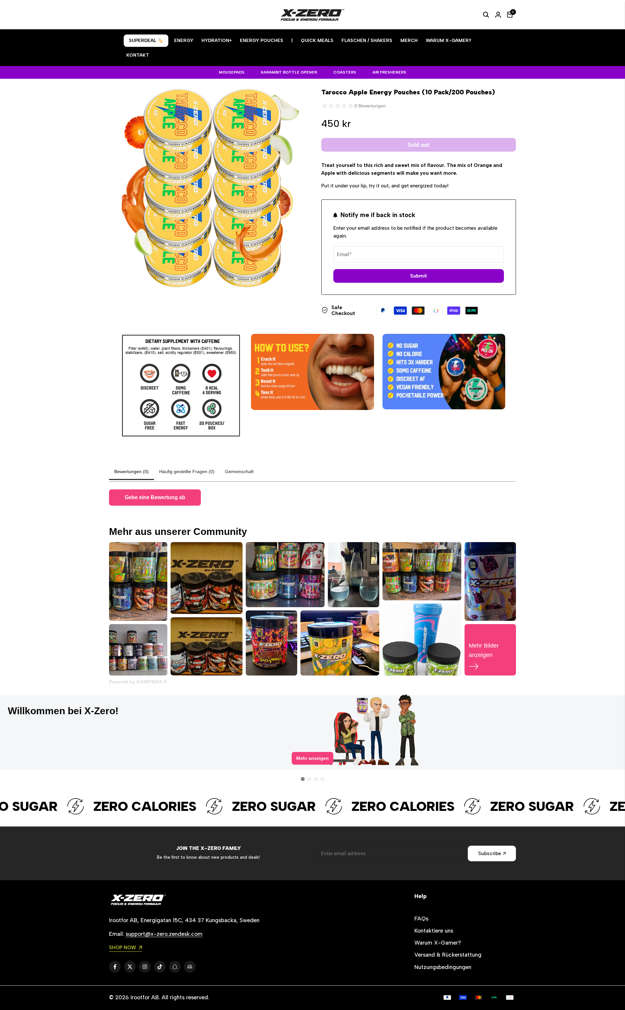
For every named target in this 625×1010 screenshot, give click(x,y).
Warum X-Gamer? (437, 942)
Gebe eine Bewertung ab (155, 497)
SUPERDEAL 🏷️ (146, 40)
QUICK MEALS (317, 40)
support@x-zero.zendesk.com (164, 934)
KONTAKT (137, 55)
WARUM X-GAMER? (448, 40)
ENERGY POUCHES (261, 40)
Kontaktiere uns (433, 930)
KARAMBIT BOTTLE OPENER (289, 72)
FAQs (421, 918)
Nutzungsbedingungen (442, 967)
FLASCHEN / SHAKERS (366, 40)
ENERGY (183, 40)
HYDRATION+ (216, 40)
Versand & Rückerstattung (447, 954)
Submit (418, 276)
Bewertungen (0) (131, 471)
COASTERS (344, 72)
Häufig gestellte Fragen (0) (187, 471)
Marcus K (249, 708)
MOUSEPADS (231, 72)
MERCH (409, 40)
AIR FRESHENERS (389, 72)
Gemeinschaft (239, 471)
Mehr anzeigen (312, 763)
